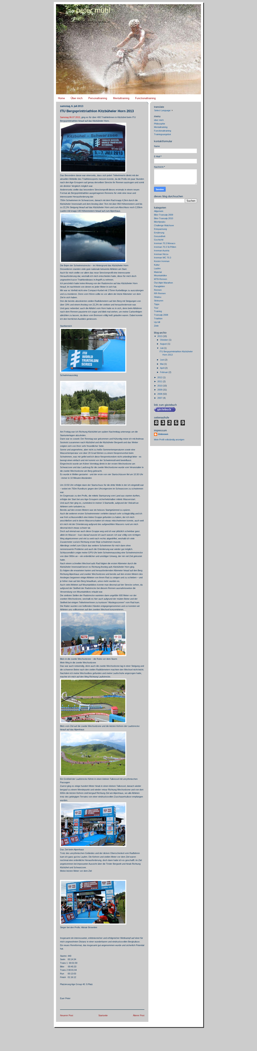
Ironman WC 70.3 (162, 257)
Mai (162, 364)
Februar (164, 372)
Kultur (157, 265)
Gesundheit (159, 236)
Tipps (156, 304)
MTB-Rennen (160, 279)
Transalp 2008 (161, 315)
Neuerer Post (66, 1015)
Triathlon (158, 318)
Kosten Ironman (161, 261)
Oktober (164, 340)
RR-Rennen (160, 293)
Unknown (163, 434)
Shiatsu (157, 297)
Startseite (103, 1015)
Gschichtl (158, 239)
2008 (160, 394)
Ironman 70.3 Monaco (164, 243)
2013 (160, 336)
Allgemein (158, 211)
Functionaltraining (145, 98)
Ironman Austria (161, 250)
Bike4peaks (159, 222)
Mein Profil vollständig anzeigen (169, 439)
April (162, 368)
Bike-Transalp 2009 (163, 215)
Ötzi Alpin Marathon (163, 282)
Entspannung (160, 229)
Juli (162, 348)
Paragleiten (159, 286)
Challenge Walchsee (164, 225)
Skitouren (158, 300)
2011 (160, 381)
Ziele (156, 326)
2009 (160, 389)
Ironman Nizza (161, 254)
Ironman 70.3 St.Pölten (165, 247)
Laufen (157, 268)
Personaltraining (97, 98)
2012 (160, 377)
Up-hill (157, 322)
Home (61, 98)
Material (158, 272)
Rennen (158, 290)
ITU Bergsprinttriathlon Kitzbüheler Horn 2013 (97, 111)
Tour (156, 308)
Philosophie (159, 123)
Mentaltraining (121, 98)
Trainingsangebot (162, 134)
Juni (162, 360)
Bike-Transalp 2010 (163, 218)
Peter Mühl (93, 10)
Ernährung (159, 232)
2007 (160, 398)
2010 (160, 385)
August (163, 344)
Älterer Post (138, 1015)
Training (158, 311)
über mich (159, 120)
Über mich (77, 98)
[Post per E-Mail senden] (60, 1004)
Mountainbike (160, 275)
